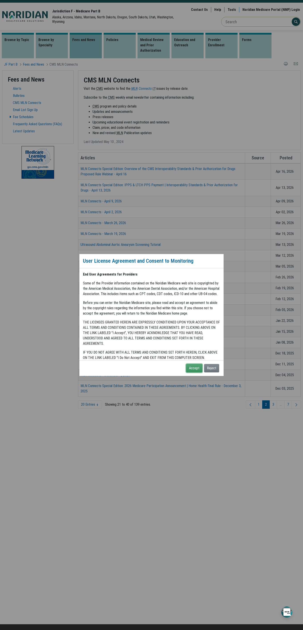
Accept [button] (194, 368)
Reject (211, 368)
